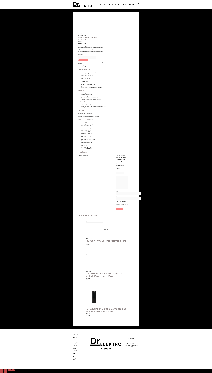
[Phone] (107, 348)
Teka (74, 356)
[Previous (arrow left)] (2, 372)
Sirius (74, 354)
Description (83, 65)
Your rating (118, 170)
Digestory (75, 337)
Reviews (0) (83, 66)
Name (117, 191)
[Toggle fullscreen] (9, 370)
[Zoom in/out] (13, 370)
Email (117, 196)
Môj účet (131, 4)
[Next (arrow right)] (5, 372)
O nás (104, 4)
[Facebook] (102, 348)
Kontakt (125, 4)
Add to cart (83, 60)
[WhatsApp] (110, 348)
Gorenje (80, 63)
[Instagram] (105, 348)
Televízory (75, 348)
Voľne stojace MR (90, 34)
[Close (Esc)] (2, 370)
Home (79, 34)
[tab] (107, 65)
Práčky (74, 339)
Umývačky (75, 340)
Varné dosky (75, 342)
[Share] (5, 370)
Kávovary (75, 346)
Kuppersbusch (76, 353)
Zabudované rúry (76, 343)
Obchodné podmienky (131, 343)
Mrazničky (84, 34)
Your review (118, 175)
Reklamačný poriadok (131, 346)
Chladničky (75, 345)
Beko (74, 359)
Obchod (117, 4)
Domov (111, 4)
